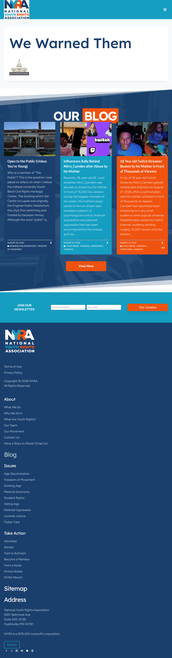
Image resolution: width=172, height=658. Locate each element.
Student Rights (14, 498)
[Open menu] (165, 9)
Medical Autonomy (16, 492)
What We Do (12, 407)
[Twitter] (11, 650)
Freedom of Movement (19, 480)
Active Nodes (13, 571)
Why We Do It (13, 413)
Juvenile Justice (15, 516)
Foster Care (12, 522)
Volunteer (10, 541)
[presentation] (29, 139)
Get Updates (148, 307)
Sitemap (15, 588)
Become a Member (17, 559)
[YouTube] (22, 650)
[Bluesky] (27, 650)
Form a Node (13, 565)
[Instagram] (16, 650)
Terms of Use (13, 366)
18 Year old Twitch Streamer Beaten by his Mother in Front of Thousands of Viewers (142, 166)
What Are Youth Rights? (20, 419)
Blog (10, 454)
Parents (68, 249)
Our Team (10, 425)
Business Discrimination (23, 246)
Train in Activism (15, 553)
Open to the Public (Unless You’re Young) (27, 163)
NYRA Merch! (13, 577)
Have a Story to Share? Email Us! (26, 443)
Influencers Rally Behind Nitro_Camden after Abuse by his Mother (86, 166)
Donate (9, 547)
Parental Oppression (91, 246)
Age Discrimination (16, 474)
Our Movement (14, 431)
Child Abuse (72, 246)
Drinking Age (12, 486)
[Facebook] (6, 650)
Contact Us (11, 437)
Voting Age (11, 504)
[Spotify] (32, 650)
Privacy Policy (13, 372)
